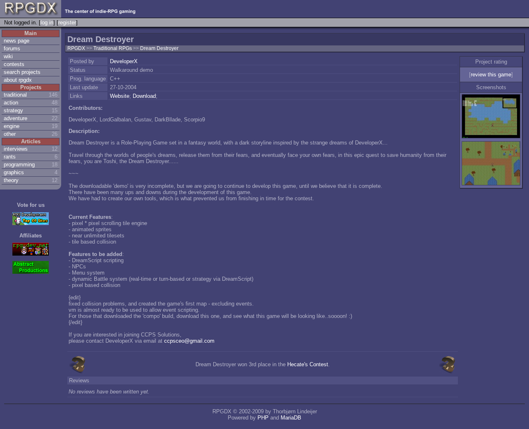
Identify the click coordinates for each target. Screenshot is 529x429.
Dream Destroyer (159, 48)
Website (119, 96)
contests (14, 64)
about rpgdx (18, 80)
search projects (22, 72)
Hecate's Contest (307, 364)
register (67, 22)
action (11, 103)
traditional (15, 95)
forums (12, 48)
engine (11, 126)
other (10, 134)
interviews (16, 149)
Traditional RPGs (113, 48)
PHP (263, 418)
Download (144, 96)
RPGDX (76, 48)
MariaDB (291, 418)
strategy (13, 110)
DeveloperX (124, 61)
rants (10, 157)
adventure (15, 118)
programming (19, 164)
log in (47, 22)
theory (11, 180)
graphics (14, 172)
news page (16, 41)
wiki (8, 56)
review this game (491, 74)
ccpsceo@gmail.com (189, 341)
